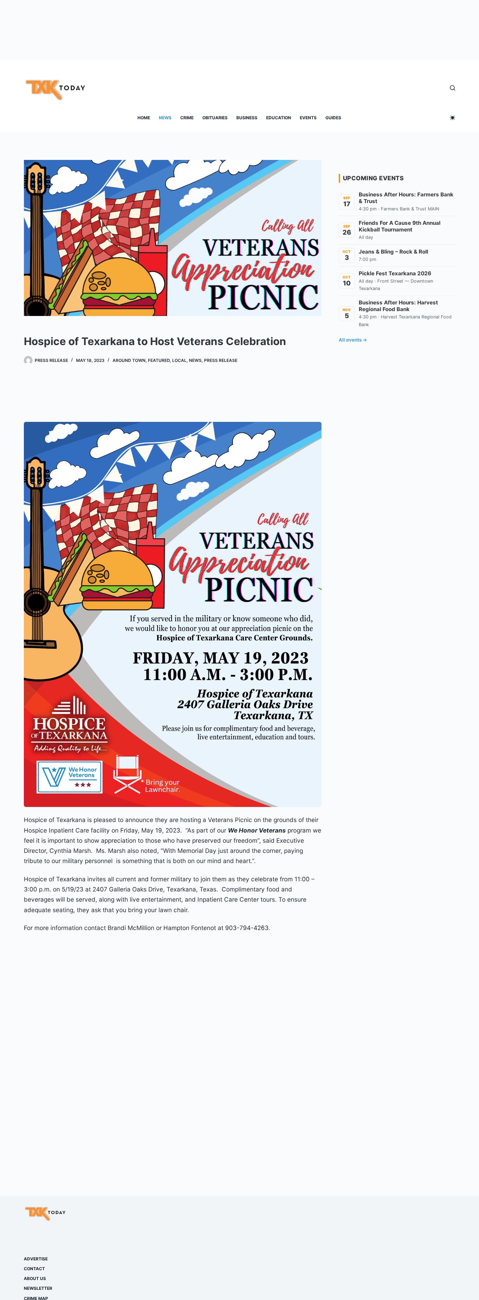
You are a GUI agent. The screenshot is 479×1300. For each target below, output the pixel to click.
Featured (159, 360)
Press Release (220, 360)
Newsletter (38, 1288)
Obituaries (215, 117)
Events (308, 117)
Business (246, 117)
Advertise (36, 1258)
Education (278, 117)
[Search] (452, 87)
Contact (34, 1268)
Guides (333, 117)
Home (143, 117)
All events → (353, 340)
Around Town (129, 360)
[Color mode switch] (452, 117)
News (165, 117)
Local (179, 360)
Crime (187, 117)
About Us (35, 1278)
